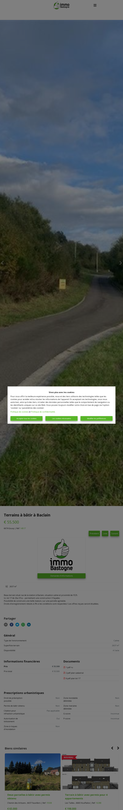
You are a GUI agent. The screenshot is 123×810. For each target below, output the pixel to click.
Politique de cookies (19, 411)
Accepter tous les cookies (27, 418)
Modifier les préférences (96, 418)
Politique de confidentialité (43, 411)
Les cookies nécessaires (61, 418)
